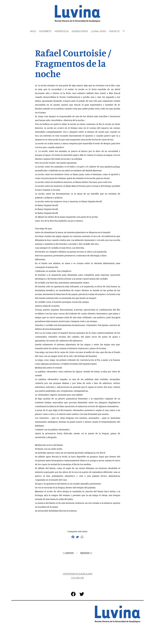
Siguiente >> (86, 552)
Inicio (33, 31)
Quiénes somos (80, 31)
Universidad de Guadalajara (77, 573)
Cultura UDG (77, 577)
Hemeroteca (62, 31)
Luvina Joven (98, 31)
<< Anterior (68, 552)
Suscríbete (45, 31)
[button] (123, 31)
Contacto (114, 31)
